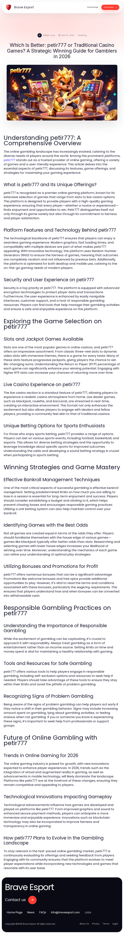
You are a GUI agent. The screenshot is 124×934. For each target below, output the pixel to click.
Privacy (96, 923)
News (30, 912)
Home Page (14, 912)
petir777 (9, 160)
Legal (115, 923)
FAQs (42, 912)
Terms (106, 923)
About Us (84, 923)
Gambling (82, 35)
